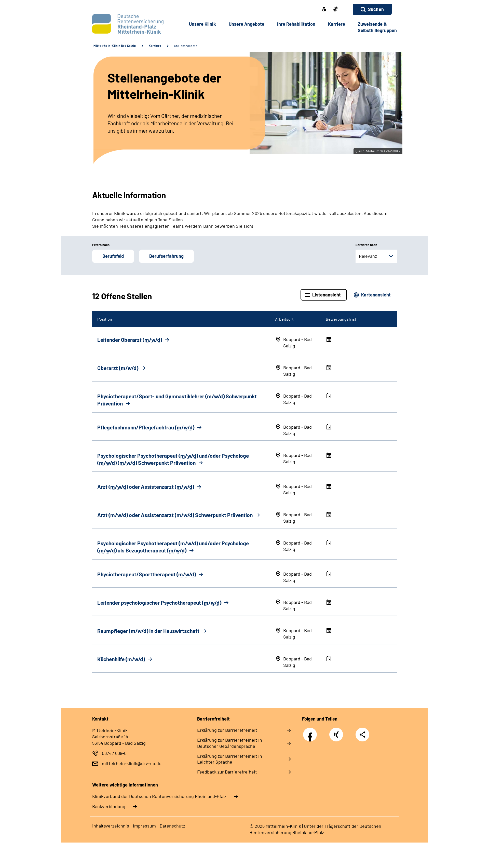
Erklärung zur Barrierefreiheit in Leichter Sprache (229, 759)
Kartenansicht (376, 294)
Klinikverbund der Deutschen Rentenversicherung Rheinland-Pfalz (159, 796)
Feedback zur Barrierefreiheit (227, 772)
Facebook (311, 732)
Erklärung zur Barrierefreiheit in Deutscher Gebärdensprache (229, 743)
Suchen (376, 9)
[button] (372, 9)
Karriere (155, 45)
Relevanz (368, 256)
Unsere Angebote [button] (246, 24)
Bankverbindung (108, 806)
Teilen (362, 734)
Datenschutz (172, 826)
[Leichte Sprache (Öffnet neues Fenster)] (324, 9)
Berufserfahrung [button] (166, 256)
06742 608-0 (114, 753)
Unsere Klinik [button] (202, 24)
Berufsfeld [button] (113, 256)
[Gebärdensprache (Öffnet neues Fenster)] (335, 9)
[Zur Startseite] (126, 24)
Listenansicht (326, 294)
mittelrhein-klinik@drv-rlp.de (131, 763)
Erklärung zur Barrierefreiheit (227, 730)
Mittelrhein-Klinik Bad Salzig (114, 45)
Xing (336, 732)
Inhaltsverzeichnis (110, 826)
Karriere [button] (336, 24)
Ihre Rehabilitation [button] (296, 24)
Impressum (144, 826)
